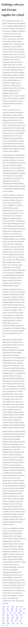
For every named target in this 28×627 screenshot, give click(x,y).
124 (3, 612)
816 (7, 621)
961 (12, 621)
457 (16, 608)
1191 (13, 623)
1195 (8, 617)
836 (16, 615)
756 (16, 610)
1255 (8, 619)
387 (23, 612)
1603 (8, 615)
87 (20, 619)
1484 (12, 606)
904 (12, 615)
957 (3, 621)
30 (20, 608)
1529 (4, 610)
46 (3, 625)
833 (22, 617)
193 (10, 612)
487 (8, 606)
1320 (12, 617)
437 (16, 621)
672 (20, 621)
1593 (17, 617)
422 (17, 623)
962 (7, 608)
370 (12, 619)
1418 (21, 615)
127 (7, 625)
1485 (12, 608)
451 (3, 617)
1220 (17, 619)
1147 (8, 623)
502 (21, 623)
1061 (4, 623)
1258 (4, 606)
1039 (21, 610)
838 (3, 615)
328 (12, 610)
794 (24, 608)
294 (3, 619)
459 (15, 612)
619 (21, 606)
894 (17, 606)
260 (8, 610)
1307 (19, 612)
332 (3, 608)
